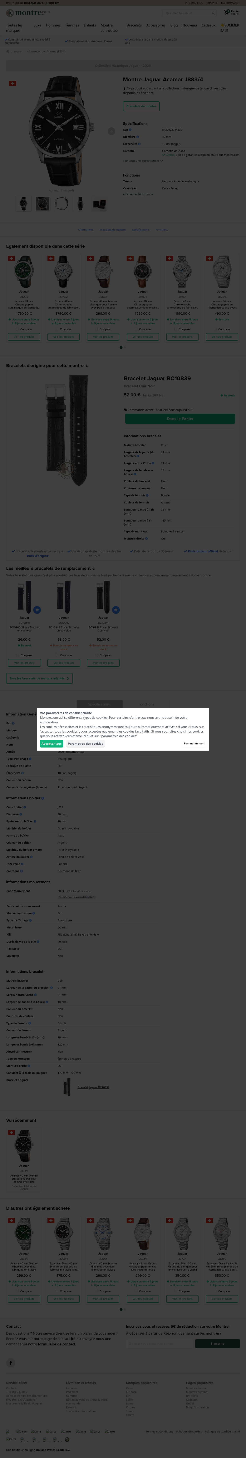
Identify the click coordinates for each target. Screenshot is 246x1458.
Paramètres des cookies (85, 743)
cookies (101, 717)
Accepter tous (52, 743)
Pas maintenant (194, 744)
